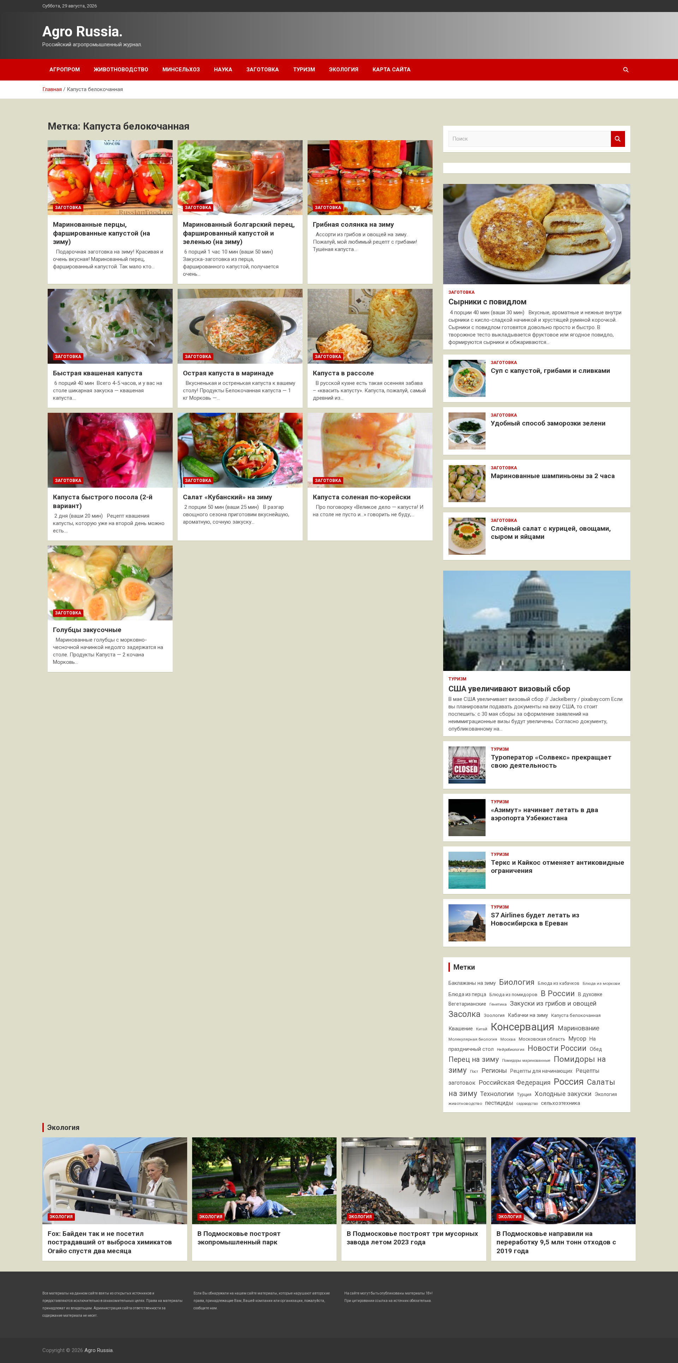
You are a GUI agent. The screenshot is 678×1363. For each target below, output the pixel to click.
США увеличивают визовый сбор (509, 688)
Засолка (464, 1014)
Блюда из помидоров (513, 994)
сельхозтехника (560, 1103)
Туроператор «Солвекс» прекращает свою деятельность (551, 761)
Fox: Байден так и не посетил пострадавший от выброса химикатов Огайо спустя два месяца (110, 1242)
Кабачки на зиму (528, 1015)
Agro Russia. (82, 31)
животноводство (465, 1103)
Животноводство (121, 69)
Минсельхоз (181, 69)
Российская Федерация (514, 1082)
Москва (508, 1039)
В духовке (590, 995)
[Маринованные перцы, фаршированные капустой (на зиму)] (110, 177)
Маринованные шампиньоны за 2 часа (553, 476)
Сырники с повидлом (487, 301)
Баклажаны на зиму (472, 983)
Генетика (498, 1004)
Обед (596, 1049)
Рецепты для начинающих (541, 1071)
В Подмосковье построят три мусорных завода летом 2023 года (412, 1238)
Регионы (494, 1070)
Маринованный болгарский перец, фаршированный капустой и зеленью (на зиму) (239, 233)
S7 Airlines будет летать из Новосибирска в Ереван (535, 919)
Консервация (522, 1027)
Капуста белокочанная (576, 1015)
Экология (343, 69)
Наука (223, 69)
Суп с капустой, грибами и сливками (550, 371)
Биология (517, 982)
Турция (524, 1094)
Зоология (494, 1015)
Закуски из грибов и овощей (553, 1003)
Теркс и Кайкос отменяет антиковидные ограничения (557, 866)
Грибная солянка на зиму (353, 224)
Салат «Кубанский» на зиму (227, 497)
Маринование (578, 1028)
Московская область (542, 1039)
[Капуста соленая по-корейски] (370, 450)
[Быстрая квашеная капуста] (110, 326)
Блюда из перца (467, 994)
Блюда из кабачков (558, 983)
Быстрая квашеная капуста (97, 373)
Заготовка (262, 69)
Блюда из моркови (601, 983)
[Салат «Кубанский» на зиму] (240, 450)
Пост (474, 1071)
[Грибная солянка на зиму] (370, 177)
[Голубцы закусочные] (110, 583)
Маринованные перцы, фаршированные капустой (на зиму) (101, 233)
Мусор (577, 1038)
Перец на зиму (473, 1059)
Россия (569, 1081)
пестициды (499, 1103)
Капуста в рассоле (343, 373)
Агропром (64, 69)
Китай (481, 1029)
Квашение (460, 1028)
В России (558, 993)
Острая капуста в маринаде (228, 373)
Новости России (557, 1048)
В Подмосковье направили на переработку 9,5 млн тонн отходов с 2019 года (556, 1242)
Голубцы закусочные (87, 630)
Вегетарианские (467, 1004)
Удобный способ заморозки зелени (548, 423)
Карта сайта (392, 69)
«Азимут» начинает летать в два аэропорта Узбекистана (544, 814)
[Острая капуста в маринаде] (240, 326)
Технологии (497, 1093)
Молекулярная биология (472, 1039)
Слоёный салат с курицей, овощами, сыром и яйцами (551, 532)
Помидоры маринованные (526, 1060)
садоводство (527, 1103)
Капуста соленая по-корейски (362, 497)
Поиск (618, 139)
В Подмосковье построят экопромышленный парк (239, 1238)
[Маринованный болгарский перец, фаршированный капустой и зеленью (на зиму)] (240, 177)
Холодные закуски (563, 1093)
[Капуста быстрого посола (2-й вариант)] (110, 450)
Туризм (304, 69)
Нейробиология (510, 1049)
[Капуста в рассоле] (370, 326)
